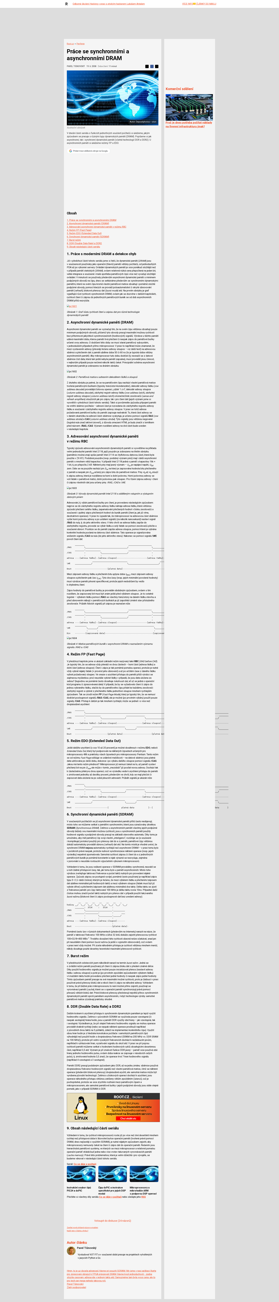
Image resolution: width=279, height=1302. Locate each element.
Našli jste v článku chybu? (77, 1231)
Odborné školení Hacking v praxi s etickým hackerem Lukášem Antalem (109, 3)
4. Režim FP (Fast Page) (79, 230)
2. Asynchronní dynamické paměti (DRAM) (88, 223)
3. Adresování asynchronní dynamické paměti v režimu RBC (96, 226)
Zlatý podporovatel (76, 1287)
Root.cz (70, 44)
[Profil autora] (71, 1251)
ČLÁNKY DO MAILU (206, 3)
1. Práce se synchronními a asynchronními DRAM (91, 220)
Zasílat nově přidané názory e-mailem (82, 1227)
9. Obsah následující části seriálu (83, 246)
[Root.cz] (67, 4)
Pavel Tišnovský (76, 66)
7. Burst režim (74, 240)
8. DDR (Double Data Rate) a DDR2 (84, 243)
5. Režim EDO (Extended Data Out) (84, 233)
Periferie (81, 44)
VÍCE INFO (187, 3)
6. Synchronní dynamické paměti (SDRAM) (88, 236)
